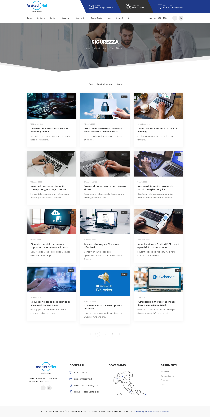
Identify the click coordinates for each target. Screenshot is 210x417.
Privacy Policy (138, 411)
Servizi (52, 18)
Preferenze (164, 411)
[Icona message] (170, 7)
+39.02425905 (81, 372)
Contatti (119, 18)
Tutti (90, 84)
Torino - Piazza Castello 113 (86, 391)
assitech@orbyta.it (83, 379)
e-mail (98, 5)
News (109, 18)
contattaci (168, 5)
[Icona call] (135, 6)
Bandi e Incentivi (104, 84)
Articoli (96, 48)
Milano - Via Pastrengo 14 (86, 385)
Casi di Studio (96, 18)
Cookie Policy (152, 411)
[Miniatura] (51, 106)
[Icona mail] (101, 6)
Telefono (135, 5)
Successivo (118, 334)
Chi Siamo (40, 18)
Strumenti (80, 18)
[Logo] (37, 6)
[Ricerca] (129, 18)
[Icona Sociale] (174, 18)
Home (29, 18)
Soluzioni (65, 18)
